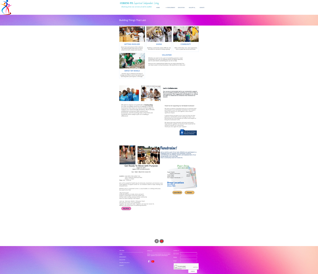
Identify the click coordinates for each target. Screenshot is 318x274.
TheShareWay (148, 105)
